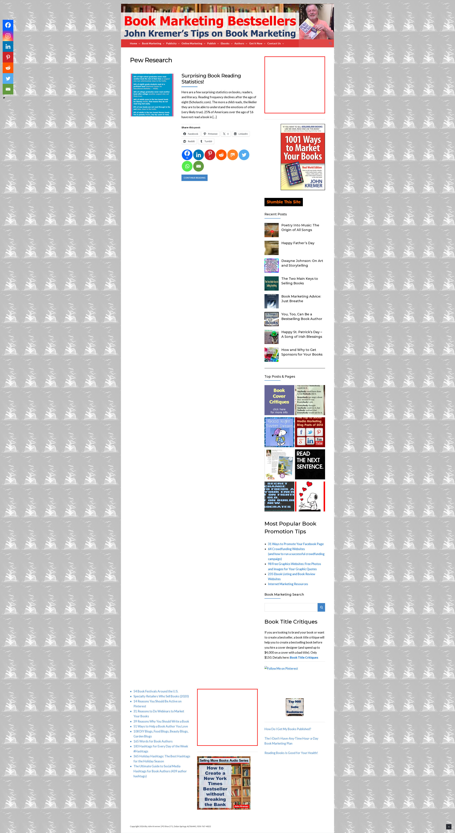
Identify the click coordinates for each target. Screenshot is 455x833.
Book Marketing (151, 43)
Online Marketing (191, 43)
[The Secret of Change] (279, 497)
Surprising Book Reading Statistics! (211, 79)
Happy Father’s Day (297, 243)
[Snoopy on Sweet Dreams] (279, 433)
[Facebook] (8, 25)
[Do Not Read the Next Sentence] (310, 465)
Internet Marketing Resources (288, 584)
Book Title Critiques (304, 657)
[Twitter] (244, 154)
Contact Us (274, 43)
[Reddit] (221, 154)
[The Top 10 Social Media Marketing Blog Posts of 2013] (310, 433)
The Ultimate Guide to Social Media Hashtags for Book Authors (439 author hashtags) (160, 771)
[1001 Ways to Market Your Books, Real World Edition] (303, 189)
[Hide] (4, 97)
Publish (211, 43)
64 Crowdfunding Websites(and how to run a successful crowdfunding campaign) (296, 554)
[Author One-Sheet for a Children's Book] (279, 465)
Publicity (171, 43)
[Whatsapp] (187, 166)
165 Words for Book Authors (153, 741)
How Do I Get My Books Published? (287, 729)
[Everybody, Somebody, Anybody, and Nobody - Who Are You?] (310, 401)
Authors (239, 43)
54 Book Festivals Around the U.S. (155, 691)
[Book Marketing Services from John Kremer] (279, 401)
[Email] (198, 166)
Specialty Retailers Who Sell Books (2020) (161, 696)
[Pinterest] (8, 57)
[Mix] (232, 154)
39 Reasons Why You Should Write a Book (161, 721)
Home (133, 43)
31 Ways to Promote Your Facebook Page (296, 544)
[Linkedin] (198, 154)
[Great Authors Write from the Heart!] (310, 497)
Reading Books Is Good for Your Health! (291, 753)
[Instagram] (8, 35)
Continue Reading (194, 177)
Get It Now (255, 43)
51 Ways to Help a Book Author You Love (160, 726)
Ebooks (225, 43)
